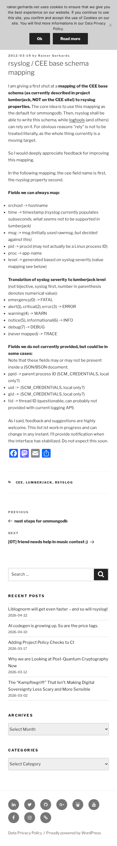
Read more (70, 38)
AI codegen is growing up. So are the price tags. (53, 625)
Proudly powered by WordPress (73, 832)
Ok (39, 38)
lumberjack (39, 482)
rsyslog (64, 482)
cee (19, 482)
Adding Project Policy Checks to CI (41, 642)
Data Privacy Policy (25, 832)
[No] (110, 25)
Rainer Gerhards (54, 56)
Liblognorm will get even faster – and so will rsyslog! (58, 609)
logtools (77, 119)
